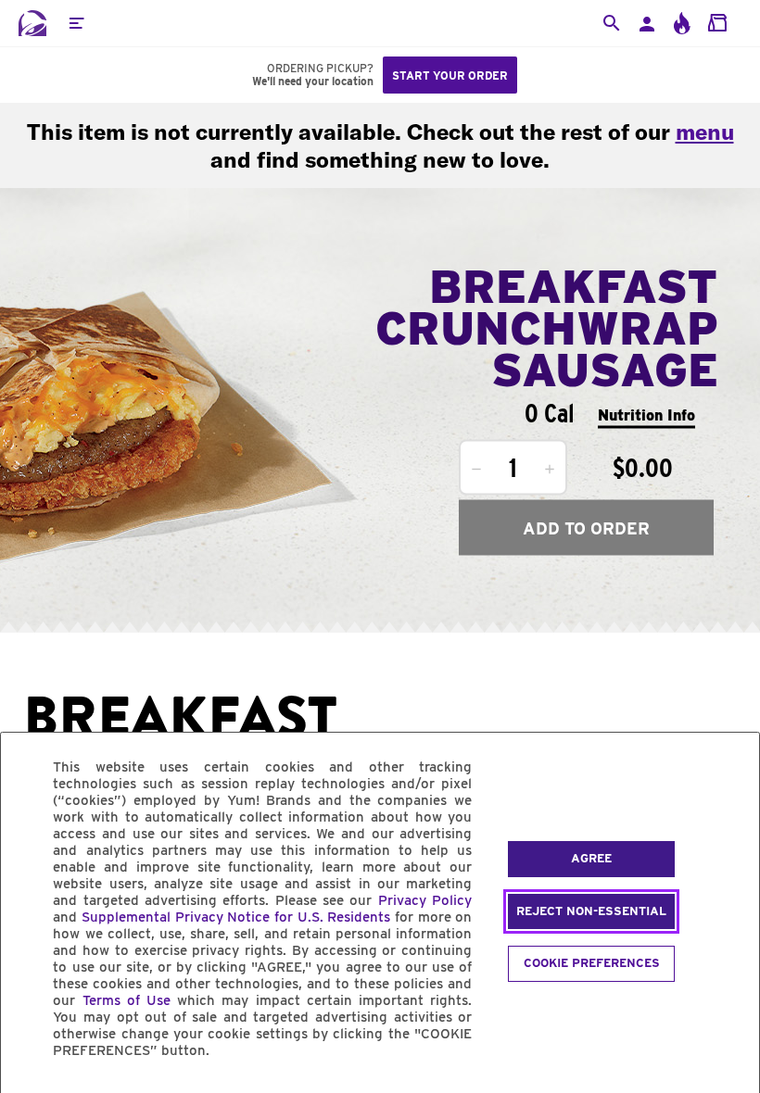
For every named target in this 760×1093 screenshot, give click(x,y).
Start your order (450, 75)
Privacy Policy (425, 900)
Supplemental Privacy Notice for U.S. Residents (236, 917)
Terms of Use (126, 1000)
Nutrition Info (646, 414)
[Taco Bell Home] (32, 23)
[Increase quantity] (549, 469)
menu (705, 131)
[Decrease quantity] (476, 469)
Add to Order (586, 527)
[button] (76, 23)
